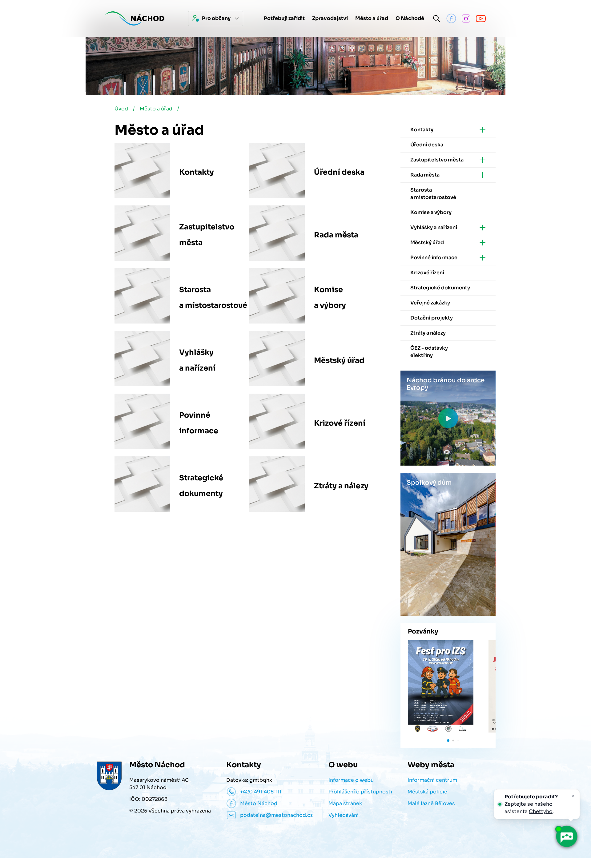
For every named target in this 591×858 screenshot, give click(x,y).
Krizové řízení (339, 423)
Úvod (121, 108)
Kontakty (196, 172)
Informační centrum (432, 780)
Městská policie (427, 791)
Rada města (336, 235)
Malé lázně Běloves (431, 803)
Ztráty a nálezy (341, 486)
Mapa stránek (345, 803)
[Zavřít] (573, 796)
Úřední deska (339, 172)
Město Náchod (258, 803)
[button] (448, 740)
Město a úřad (156, 108)
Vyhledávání (343, 815)
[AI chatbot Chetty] (566, 836)
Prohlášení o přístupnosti (360, 791)
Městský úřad (339, 360)
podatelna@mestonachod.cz (276, 815)
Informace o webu (351, 780)
